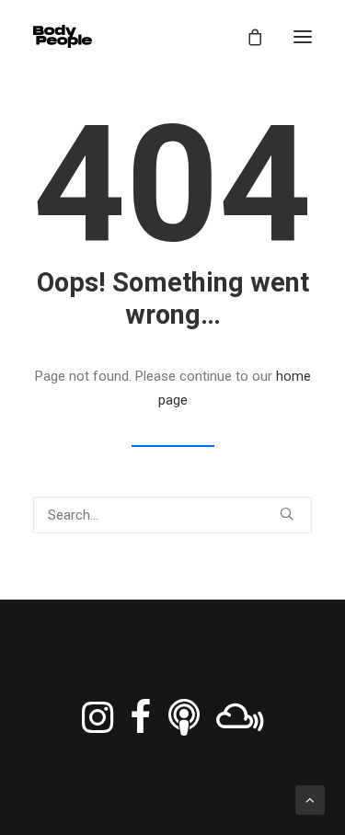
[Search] (172, 515)
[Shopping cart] (246, 37)
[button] (302, 36)
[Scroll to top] (310, 799)
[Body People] (62, 36)
